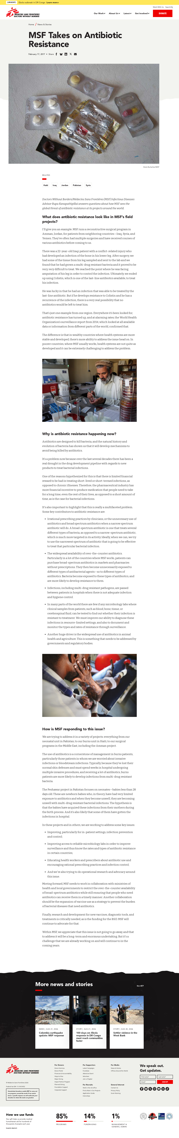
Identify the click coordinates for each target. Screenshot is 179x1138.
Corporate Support (61, 1090)
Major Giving (59, 1079)
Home (31, 24)
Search (168, 7)
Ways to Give (59, 1076)
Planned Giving (60, 1084)
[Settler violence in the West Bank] (127, 1022)
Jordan (64, 185)
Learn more (52, 2)
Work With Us (158, 7)
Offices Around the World (119, 1071)
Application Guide (89, 1093)
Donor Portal (59, 1071)
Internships (86, 1096)
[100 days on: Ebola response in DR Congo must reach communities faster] (90, 1022)
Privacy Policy (115, 1090)
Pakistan (77, 185)
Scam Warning (115, 1093)
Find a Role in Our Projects (91, 1090)
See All (139, 986)
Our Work (99, 13)
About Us (113, 13)
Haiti (45, 185)
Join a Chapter (87, 1079)
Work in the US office (90, 1088)
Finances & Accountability (63, 1073)
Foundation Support (61, 1087)
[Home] (27, 12)
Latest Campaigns (88, 1068)
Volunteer (86, 1076)
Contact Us (114, 1088)
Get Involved (141, 13)
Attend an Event (88, 1073)
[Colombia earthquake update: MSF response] (52, 1022)
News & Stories (45, 24)
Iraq (55, 185)
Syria (88, 185)
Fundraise (86, 1071)
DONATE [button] (163, 13)
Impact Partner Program (62, 1082)
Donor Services (60, 1068)
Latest (127, 13)
